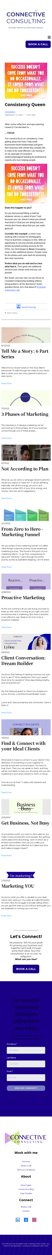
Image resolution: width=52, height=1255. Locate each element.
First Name (12, 1044)
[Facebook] (26, 1220)
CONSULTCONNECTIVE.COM (35, 1246)
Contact (26, 1211)
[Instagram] (34, 1220)
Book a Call (26, 1207)
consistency (10, 112)
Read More (6, 383)
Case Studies (26, 1193)
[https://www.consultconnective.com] (26, 19)
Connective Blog (26, 1189)
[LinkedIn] (18, 1220)
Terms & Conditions (26, 1170)
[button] (49, 37)
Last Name (11, 1058)
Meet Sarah (26, 1185)
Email (10, 1071)
